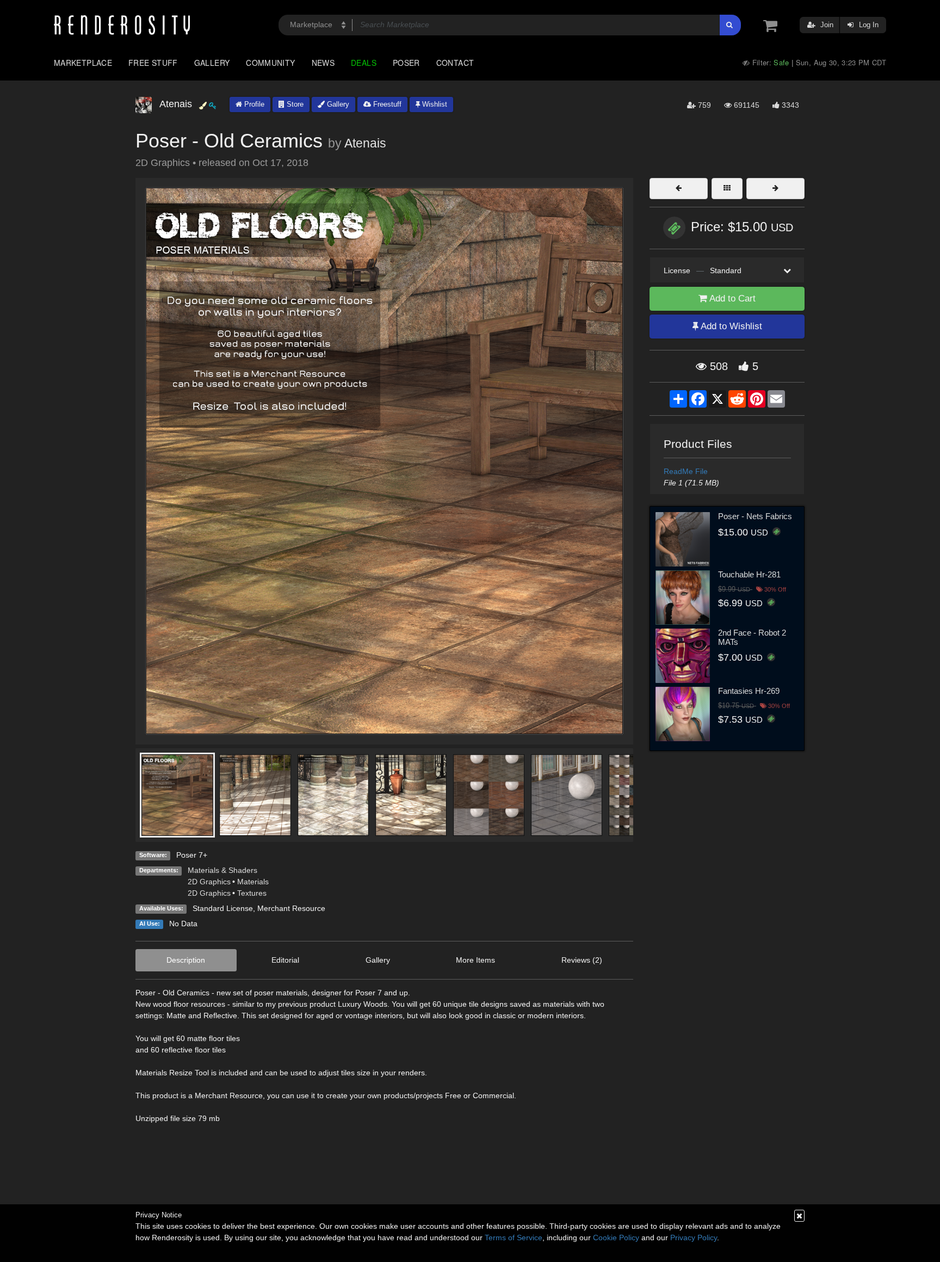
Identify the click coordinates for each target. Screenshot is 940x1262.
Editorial (285, 960)
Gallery (212, 62)
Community (270, 62)
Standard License (223, 908)
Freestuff (386, 104)
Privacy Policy (693, 1237)
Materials (253, 881)
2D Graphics (209, 881)
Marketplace (83, 62)
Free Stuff (153, 62)
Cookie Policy (616, 1237)
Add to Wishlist (730, 326)
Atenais (365, 143)
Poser (406, 62)
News (323, 62)
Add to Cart (731, 298)
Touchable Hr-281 (749, 574)
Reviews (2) (581, 960)
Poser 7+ (191, 855)
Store (294, 104)
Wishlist (433, 104)
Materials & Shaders (222, 870)
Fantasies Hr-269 (749, 690)
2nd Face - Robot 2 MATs (752, 637)
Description (185, 960)
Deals (363, 62)
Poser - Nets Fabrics (755, 516)
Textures (252, 893)
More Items (475, 960)
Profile (253, 104)
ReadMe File (686, 471)
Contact (455, 62)
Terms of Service (513, 1237)
